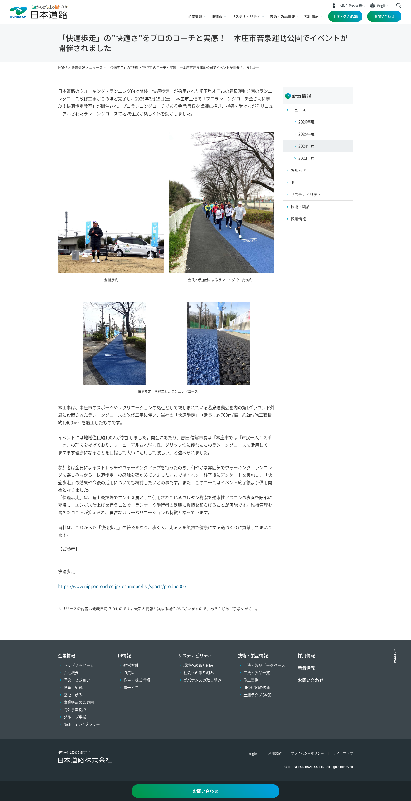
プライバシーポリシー (307, 753)
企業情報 (195, 16)
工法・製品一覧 (256, 672)
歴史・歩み (73, 694)
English (382, 5)
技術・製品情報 (282, 16)
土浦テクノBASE (345, 16)
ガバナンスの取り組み (202, 680)
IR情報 (217, 16)
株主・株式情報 (136, 680)
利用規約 (275, 753)
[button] (398, 5)
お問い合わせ (384, 16)
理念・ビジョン (77, 680)
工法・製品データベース (264, 665)
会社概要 (71, 672)
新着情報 (306, 668)
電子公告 (131, 687)
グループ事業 (75, 717)
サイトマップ (343, 753)
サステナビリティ (246, 16)
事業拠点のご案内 (79, 702)
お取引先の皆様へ (352, 5)
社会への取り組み (198, 672)
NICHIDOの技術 (256, 687)
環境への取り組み (198, 665)
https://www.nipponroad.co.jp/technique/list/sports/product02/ (122, 586)
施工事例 (251, 680)
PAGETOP (394, 656)
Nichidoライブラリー (82, 724)
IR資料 (129, 672)
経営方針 (131, 665)
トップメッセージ (79, 665)
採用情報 (311, 16)
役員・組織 (73, 687)
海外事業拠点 (75, 709)
